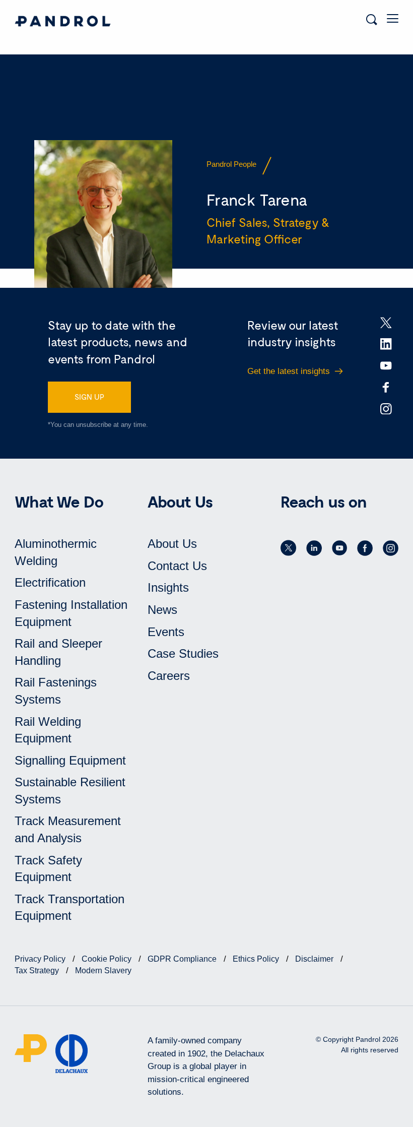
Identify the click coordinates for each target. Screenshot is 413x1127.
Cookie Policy (107, 959)
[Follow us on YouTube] (340, 547)
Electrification (50, 582)
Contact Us (177, 566)
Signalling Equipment (70, 760)
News (162, 609)
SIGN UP (89, 396)
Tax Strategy (38, 970)
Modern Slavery (103, 970)
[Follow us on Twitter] (288, 547)
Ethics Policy (257, 959)
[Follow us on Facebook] (365, 547)
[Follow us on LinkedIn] (314, 547)
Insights (168, 587)
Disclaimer (315, 959)
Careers (169, 675)
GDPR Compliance (183, 959)
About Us (172, 543)
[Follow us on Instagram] (390, 547)
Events (166, 632)
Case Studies (183, 653)
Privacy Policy (41, 959)
